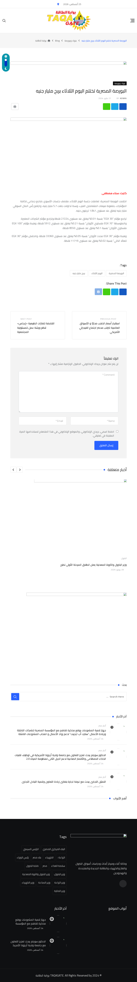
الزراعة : (61, 857)
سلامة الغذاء (58, 865)
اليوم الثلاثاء (96, 273)
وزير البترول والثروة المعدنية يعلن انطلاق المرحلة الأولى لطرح (93, 564)
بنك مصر (37, 857)
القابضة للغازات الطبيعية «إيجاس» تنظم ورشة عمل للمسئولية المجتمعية (35, 327)
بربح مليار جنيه (79, 273)
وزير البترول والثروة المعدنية (36, 874)
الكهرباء (49, 857)
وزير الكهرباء (28, 882)
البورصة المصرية (116, 273)
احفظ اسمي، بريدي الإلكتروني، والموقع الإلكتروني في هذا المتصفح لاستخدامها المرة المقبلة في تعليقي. (66, 434)
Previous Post (108, 319)
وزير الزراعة (59, 882)
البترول (124, 558)
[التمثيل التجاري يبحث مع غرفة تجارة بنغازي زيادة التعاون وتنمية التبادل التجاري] (118, 781)
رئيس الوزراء (23, 857)
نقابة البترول (32, 865)
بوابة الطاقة (42, 975)
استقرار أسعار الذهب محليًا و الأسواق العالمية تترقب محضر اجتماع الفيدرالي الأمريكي (99, 327)
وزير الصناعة (44, 882)
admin (123, 98)
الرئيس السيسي (31, 849)
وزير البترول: (59, 874)
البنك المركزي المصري (54, 849)
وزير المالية (59, 891)
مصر (45, 865)
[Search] (4, 20)
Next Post (26, 319)
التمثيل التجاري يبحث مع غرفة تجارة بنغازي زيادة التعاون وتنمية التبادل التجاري (64, 781)
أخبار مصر (102, 726)
